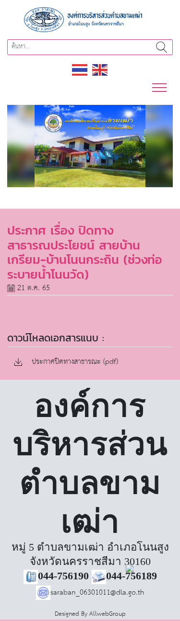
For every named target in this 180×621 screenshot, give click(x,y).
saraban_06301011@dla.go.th (97, 592)
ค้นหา (161, 47)
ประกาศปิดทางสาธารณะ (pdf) (73, 362)
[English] (100, 69)
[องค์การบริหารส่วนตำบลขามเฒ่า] (90, 19)
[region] (90, 146)
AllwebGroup (107, 614)
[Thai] (80, 69)
